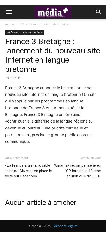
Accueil (10, 24)
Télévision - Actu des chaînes (49, 24)
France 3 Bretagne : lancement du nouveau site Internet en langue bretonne (52, 55)
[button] (9, 12)
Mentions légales (65, 226)
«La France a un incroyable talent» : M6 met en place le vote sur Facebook (28, 170)
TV (22, 24)
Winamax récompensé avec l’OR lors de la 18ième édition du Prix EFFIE (77, 170)
